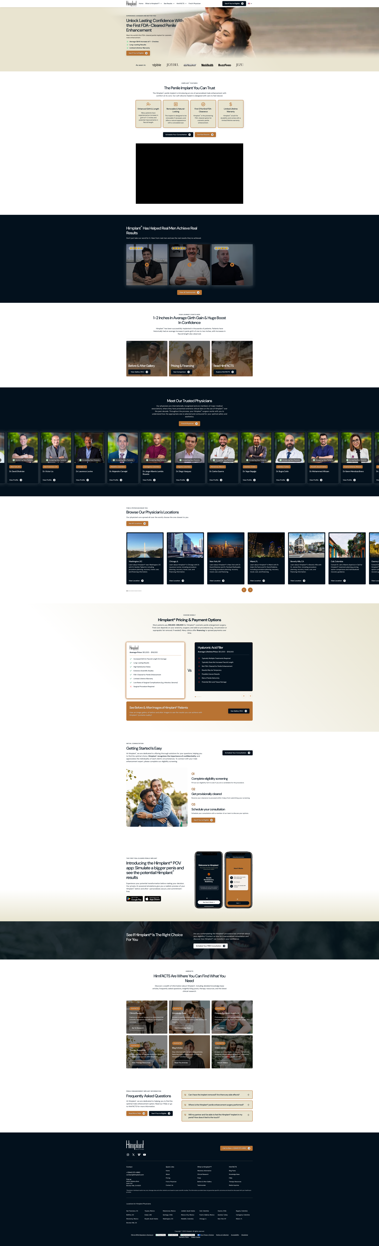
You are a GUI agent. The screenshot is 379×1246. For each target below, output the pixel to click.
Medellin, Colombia (187, 1219)
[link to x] (133, 1154)
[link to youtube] (144, 1154)
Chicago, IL (203, 1219)
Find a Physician (171, 1181)
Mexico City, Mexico (187, 1215)
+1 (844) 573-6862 (133, 1172)
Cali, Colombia (204, 1211)
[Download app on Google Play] (134, 898)
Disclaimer (244, 1235)
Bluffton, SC (130, 1215)
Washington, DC (168, 1219)
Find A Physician (195, 3)
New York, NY (222, 1219)
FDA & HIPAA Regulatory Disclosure (142, 1235)
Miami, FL (239, 1219)
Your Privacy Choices (207, 1235)
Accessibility (235, 1235)
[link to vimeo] (139, 1154)
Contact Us (169, 1185)
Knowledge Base (234, 1174)
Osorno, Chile (222, 1211)
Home (141, 3)
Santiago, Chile (168, 1215)
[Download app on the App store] (152, 898)
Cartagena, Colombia (243, 1215)
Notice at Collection (222, 1235)
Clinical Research (202, 1174)
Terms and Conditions (188, 1235)
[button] (153, 3)
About (168, 1174)
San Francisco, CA (132, 1211)
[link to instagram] (127, 1154)
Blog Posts (232, 1171)
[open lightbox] (146, 264)
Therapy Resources (235, 1181)
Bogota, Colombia (242, 1211)
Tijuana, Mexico (150, 1211)
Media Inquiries (234, 1185)
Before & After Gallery (204, 1181)
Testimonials (201, 1185)
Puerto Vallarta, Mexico (206, 1215)
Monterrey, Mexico (132, 1219)
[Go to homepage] (131, 3)
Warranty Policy (184, 1237)
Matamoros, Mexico (169, 1211)
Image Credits (195, 1237)
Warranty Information (204, 1171)
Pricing (168, 1178)
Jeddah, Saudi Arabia (188, 1211)
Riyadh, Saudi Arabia (151, 1219)
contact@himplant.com (135, 1175)
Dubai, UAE (148, 1215)
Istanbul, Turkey (223, 1215)
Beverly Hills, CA (131, 1223)
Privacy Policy (161, 1235)
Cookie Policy (173, 1235)
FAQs (230, 1178)
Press (199, 1178)
